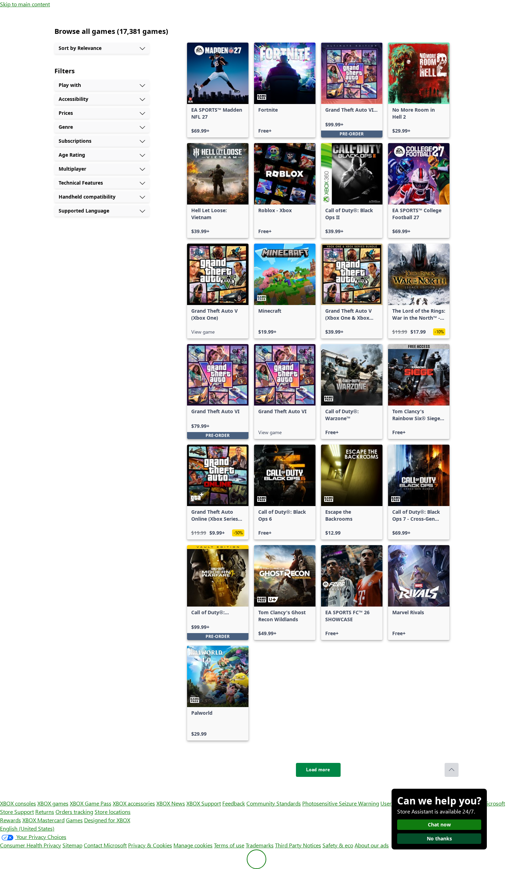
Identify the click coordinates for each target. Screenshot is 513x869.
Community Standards (273, 803)
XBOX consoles (18, 803)
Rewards (10, 820)
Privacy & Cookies (150, 845)
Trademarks (260, 845)
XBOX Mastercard (43, 820)
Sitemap (72, 845)
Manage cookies (193, 845)
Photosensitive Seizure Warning (340, 803)
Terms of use (229, 845)
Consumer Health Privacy (30, 845)
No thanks (439, 838)
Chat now (439, 824)
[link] (217, 90)
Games (74, 820)
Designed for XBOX (107, 820)
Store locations (113, 811)
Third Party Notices (298, 845)
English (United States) (27, 828)
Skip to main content (25, 4)
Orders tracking (74, 811)
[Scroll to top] (452, 770)
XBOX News (170, 803)
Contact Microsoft (105, 845)
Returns (44, 811)
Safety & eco (337, 845)
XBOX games (52, 803)
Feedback (233, 803)
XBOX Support (203, 803)
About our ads (372, 845)
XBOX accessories (134, 803)
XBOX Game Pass (90, 803)
